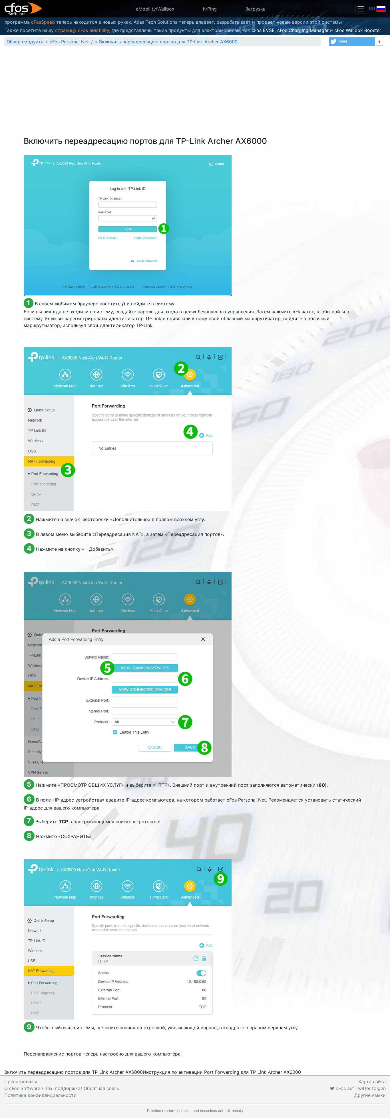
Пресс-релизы (20, 1081)
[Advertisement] (195, 94)
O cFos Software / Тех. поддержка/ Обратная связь (61, 1088)
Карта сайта (372, 1081)
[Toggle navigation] (360, 9)
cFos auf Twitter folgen (360, 1088)
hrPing (210, 9)
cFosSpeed (43, 22)
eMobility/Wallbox (155, 9)
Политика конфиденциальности (40, 1095)
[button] (352, 41)
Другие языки (370, 1095)
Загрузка (255, 9)
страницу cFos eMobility (82, 30)
